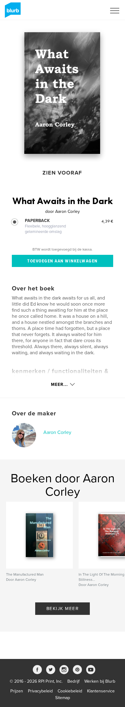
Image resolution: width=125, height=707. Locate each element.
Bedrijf (73, 681)
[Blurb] (11, 12)
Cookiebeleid (70, 691)
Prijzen (16, 691)
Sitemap (62, 697)
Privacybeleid (40, 691)
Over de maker (34, 413)
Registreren (88, 10)
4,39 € (107, 221)
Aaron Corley (57, 432)
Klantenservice (101, 691)
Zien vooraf (62, 172)
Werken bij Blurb (99, 681)
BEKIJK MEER (62, 608)
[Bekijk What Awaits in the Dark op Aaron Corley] (62, 93)
